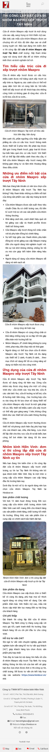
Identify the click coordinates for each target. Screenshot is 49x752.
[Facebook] (26, 732)
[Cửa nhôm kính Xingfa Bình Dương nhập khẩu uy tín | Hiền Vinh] (6, 4)
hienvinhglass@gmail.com (27, 721)
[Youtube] (20, 732)
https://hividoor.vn (28, 724)
